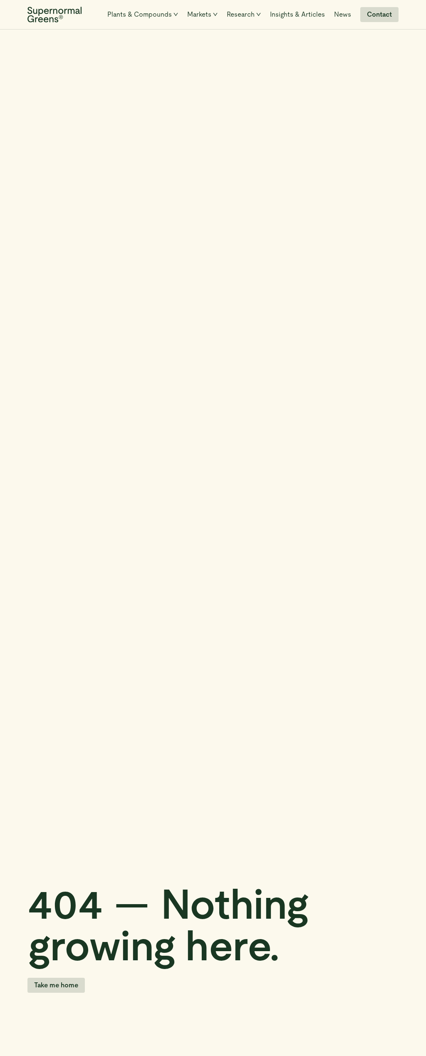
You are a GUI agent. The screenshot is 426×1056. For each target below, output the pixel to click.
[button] (143, 14)
